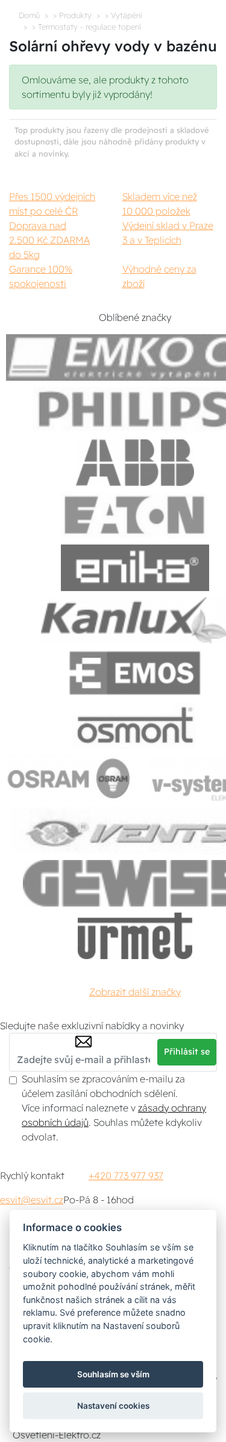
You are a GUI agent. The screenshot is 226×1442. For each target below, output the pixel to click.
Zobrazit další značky (135, 992)
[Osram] (70, 778)
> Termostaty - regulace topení (86, 26)
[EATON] (135, 515)
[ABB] (135, 462)
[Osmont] (135, 725)
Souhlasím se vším (113, 1374)
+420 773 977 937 (126, 1175)
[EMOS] (135, 673)
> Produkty (72, 15)
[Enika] (135, 568)
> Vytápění (123, 15)
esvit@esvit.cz (31, 1200)
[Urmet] (135, 936)
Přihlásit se (187, 1051)
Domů (29, 15)
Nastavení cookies (113, 1406)
